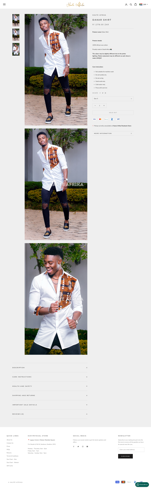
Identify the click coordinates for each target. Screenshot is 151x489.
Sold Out (113, 112)
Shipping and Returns (23, 395)
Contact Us (10, 443)
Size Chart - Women (13, 462)
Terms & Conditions (12, 456)
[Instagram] (82, 446)
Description (18, 367)
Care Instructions (21, 377)
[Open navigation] (4, 4)
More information (103, 133)
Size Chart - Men (12, 459)
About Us (9, 440)
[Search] (131, 4)
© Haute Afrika (15, 482)
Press (8, 446)
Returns (9, 453)
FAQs (8, 449)
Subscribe (125, 456)
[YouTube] (87, 446)
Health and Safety (22, 386)
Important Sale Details (24, 405)
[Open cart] (136, 4)
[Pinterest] (105, 93)
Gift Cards (10, 466)
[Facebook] (100, 93)
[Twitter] (102, 93)
